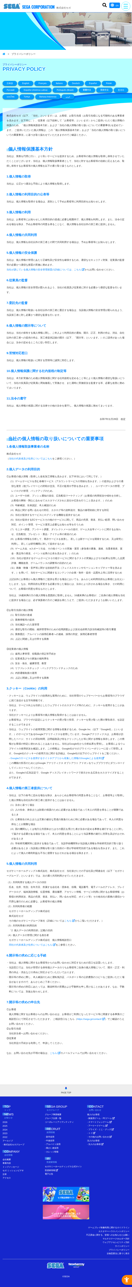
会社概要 (7, 1159)
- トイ (90, 1133)
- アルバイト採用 (52, 1144)
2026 (5, 1122)
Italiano (59, 83)
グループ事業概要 (53, 1114)
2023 (5, 1133)
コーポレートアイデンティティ (59, 1122)
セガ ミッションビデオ (13, 1170)
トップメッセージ (11, 1167)
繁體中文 (87, 90)
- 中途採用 (49, 1140)
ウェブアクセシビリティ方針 (116, 1242)
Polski (109, 83)
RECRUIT (53, 1130)
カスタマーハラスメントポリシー (113, 1231)
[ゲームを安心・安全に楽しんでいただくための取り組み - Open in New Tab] (66, 1213)
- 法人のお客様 (94, 1144)
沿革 (5, 1174)
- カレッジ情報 (51, 1152)
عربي (68, 97)
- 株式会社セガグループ (13, 1144)
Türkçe (27, 97)
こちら (68, 920)
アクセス (7, 1178)
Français (42, 83)
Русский (10, 90)
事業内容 (7, 1163)
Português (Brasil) (65, 90)
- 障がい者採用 (51, 1148)
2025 (5, 1126)
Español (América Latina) (35, 90)
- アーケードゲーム (96, 1125)
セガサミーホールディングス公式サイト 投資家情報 (63, 1168)
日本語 (10, 83)
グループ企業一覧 (53, 1118)
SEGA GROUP (57, 1108)
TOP (7, 1108)
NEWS (9, 1116)
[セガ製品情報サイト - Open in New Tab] (66, 1195)
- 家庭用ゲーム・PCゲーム (99, 1118)
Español (93, 83)
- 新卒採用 (49, 1137)
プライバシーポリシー (119, 1250)
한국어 (121, 90)
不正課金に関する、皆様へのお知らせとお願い (107, 1235)
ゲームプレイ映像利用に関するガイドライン (108, 1227)
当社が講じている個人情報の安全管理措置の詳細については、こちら (44, 269)
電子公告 (49, 1174)
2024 (5, 1130)
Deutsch (76, 83)
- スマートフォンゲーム (98, 1122)
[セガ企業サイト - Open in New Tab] (55, 1265)
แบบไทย (10, 97)
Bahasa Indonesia (47, 97)
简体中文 (104, 90)
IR (52, 1160)
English (25, 83)
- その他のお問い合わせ (98, 1137)
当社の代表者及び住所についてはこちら (30, 458)
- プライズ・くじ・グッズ (99, 1129)
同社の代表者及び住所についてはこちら (31, 944)
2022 (5, 1137)
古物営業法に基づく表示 (118, 1253)
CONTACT (96, 1108)
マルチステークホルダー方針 (116, 1239)
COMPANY (12, 1153)
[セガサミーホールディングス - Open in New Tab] (76, 1265)
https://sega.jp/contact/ (89, 1019)
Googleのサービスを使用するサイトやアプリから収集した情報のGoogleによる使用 (56, 758)
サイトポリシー (122, 1246)
